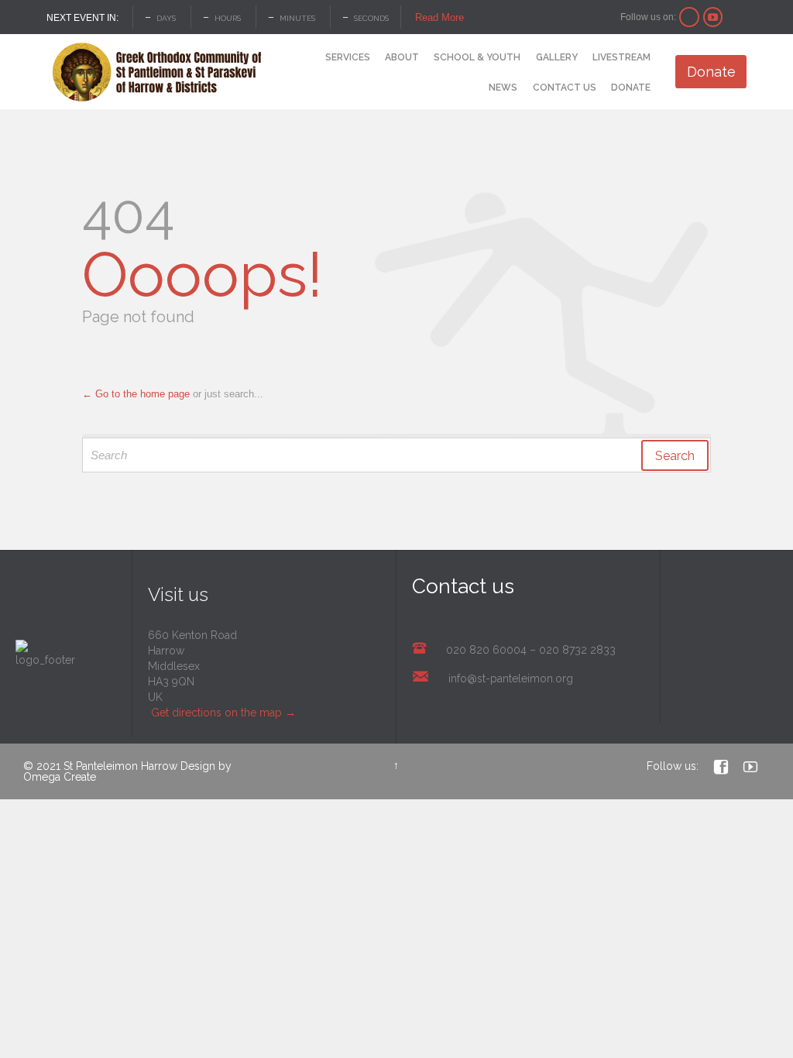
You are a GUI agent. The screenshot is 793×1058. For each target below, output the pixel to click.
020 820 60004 (486, 650)
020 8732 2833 (577, 650)
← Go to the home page (136, 394)
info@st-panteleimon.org (510, 678)
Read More (439, 17)
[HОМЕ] (303, 58)
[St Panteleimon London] (156, 72)
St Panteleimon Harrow (120, 766)
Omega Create (59, 777)
